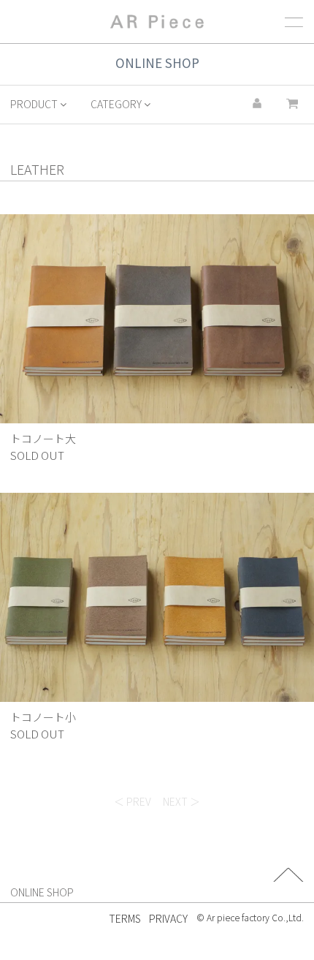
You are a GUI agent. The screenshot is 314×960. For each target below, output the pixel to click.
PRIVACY (168, 918)
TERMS (125, 918)
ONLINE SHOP (42, 892)
